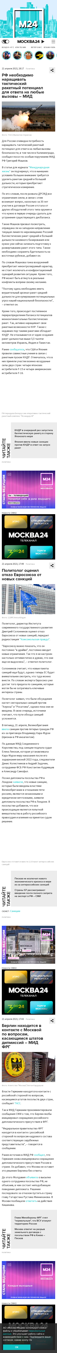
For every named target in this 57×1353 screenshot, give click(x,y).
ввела (5, 729)
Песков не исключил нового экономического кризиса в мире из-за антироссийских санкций (33, 881)
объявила (32, 1177)
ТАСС (17, 1103)
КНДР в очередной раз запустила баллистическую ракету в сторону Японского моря (34, 433)
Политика (30, 68)
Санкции (15, 911)
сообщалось (17, 349)
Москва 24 (28, 41)
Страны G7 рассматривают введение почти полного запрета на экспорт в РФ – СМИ (33, 893)
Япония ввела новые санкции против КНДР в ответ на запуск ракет (32, 444)
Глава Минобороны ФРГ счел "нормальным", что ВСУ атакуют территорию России (33, 1220)
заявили (18, 782)
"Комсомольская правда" (35, 639)
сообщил (39, 1155)
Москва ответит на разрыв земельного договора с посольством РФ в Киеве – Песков (30, 1234)
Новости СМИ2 (9, 513)
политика (6, 462)
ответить (31, 1201)
